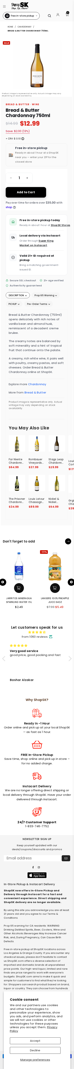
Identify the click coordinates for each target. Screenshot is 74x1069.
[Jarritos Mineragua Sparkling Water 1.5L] (19, 565)
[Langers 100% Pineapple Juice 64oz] (55, 565)
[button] (4, 6)
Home (11, 26)
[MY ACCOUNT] (58, 16)
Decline (35, 1050)
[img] (37, 632)
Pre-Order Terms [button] (37, 304)
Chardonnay (24, 26)
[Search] (49, 16)
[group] (19, 178)
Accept (35, 1041)
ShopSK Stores (60, 225)
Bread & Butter (35, 392)
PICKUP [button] (13, 304)
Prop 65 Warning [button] (45, 295)
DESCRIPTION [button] (17, 295)
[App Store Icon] (37, 875)
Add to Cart (26, 192)
